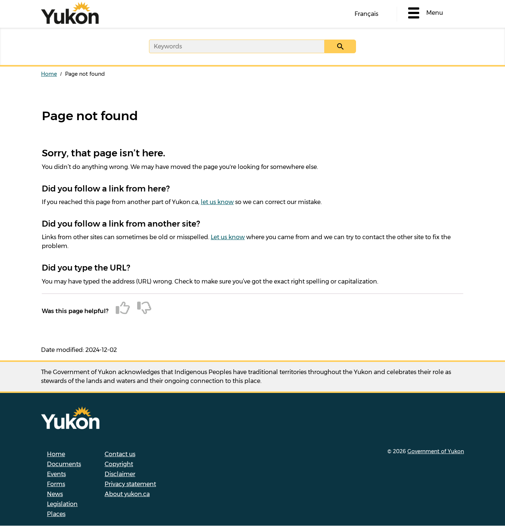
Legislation (62, 504)
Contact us (120, 454)
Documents (64, 464)
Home (49, 74)
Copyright (119, 464)
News (55, 494)
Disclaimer (120, 474)
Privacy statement (130, 484)
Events (56, 474)
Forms (56, 484)
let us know (217, 202)
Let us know (228, 237)
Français (366, 13)
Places (56, 513)
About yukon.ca (127, 494)
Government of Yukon (435, 451)
